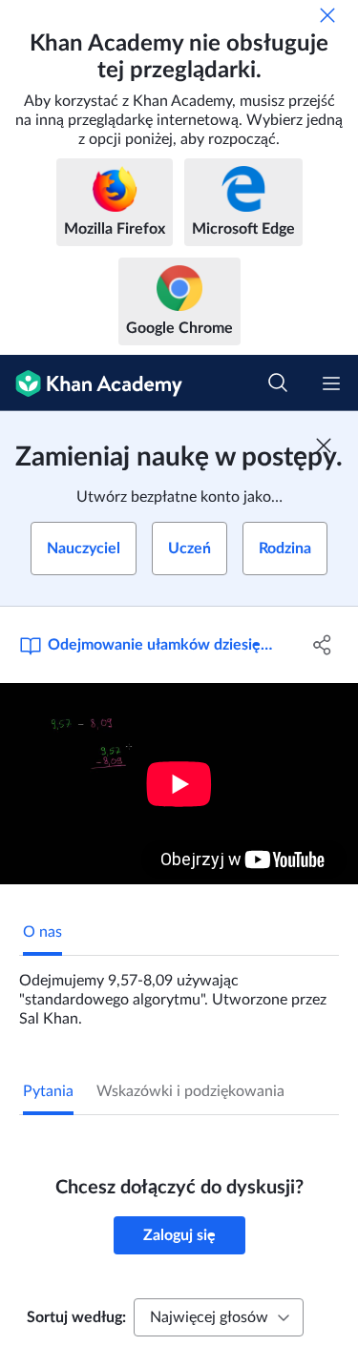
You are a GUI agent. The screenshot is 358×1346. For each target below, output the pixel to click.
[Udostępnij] (322, 645)
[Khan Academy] (91, 383)
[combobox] (219, 1317)
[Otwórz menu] (331, 383)
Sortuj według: (76, 1317)
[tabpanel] (179, 992)
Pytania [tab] (48, 1091)
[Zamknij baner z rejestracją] (324, 445)
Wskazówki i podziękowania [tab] (190, 1091)
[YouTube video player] (179, 783)
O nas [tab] (42, 932)
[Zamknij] (327, 15)
